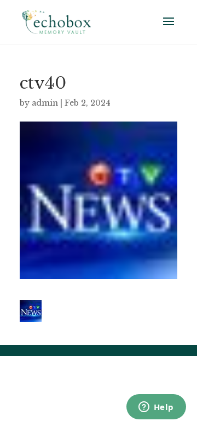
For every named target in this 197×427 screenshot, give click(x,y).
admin (45, 103)
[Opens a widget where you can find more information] (156, 408)
